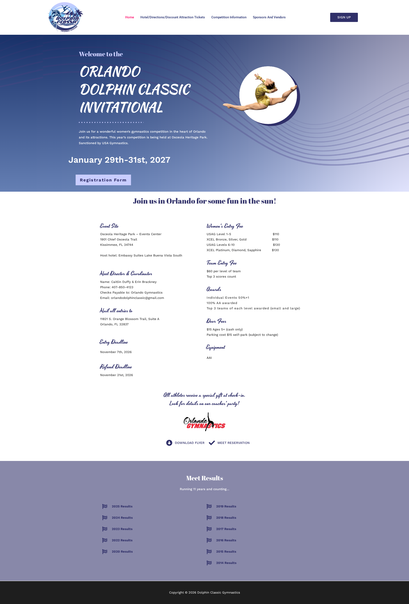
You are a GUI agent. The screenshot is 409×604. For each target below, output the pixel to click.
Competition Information (228, 17)
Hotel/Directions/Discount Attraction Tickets (172, 17)
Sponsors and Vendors (269, 17)
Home (129, 17)
